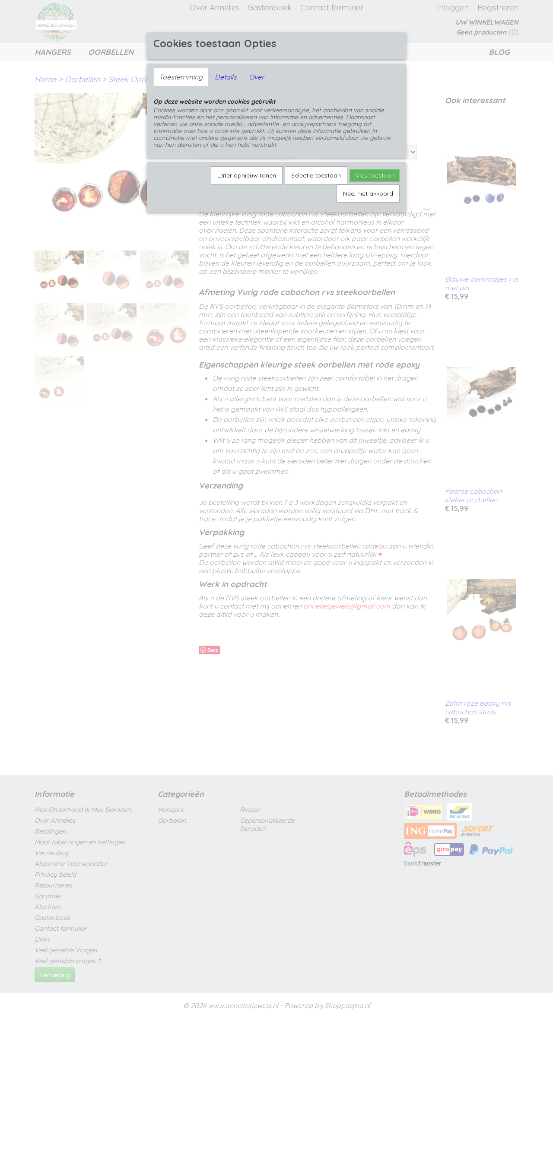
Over (256, 77)
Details (226, 77)
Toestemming (181, 77)
